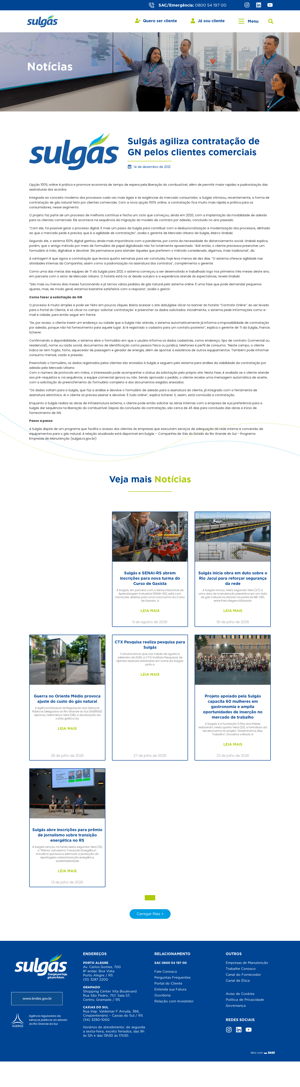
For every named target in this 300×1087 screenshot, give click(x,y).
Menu (253, 21)
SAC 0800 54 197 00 (170, 963)
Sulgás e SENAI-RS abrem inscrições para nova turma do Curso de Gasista (150, 578)
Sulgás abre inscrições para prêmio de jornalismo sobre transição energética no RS (67, 835)
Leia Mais (150, 611)
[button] (271, 21)
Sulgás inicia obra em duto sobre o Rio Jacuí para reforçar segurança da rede (232, 578)
